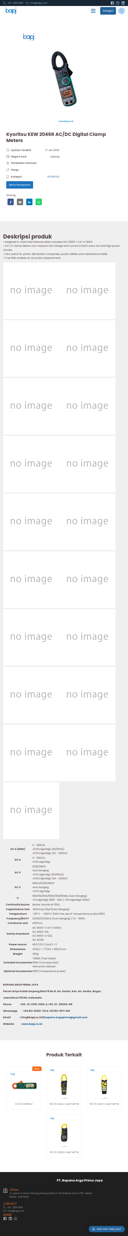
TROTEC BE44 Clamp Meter (64, 1104)
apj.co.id (36, 1024)
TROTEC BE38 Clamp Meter (64, 1152)
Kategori (108, 11)
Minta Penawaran (19, 185)
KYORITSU (53, 177)
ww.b (27, 1024)
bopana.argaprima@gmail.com (66, 1017)
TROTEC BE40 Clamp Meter (104, 1104)
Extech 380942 (23, 1104)
